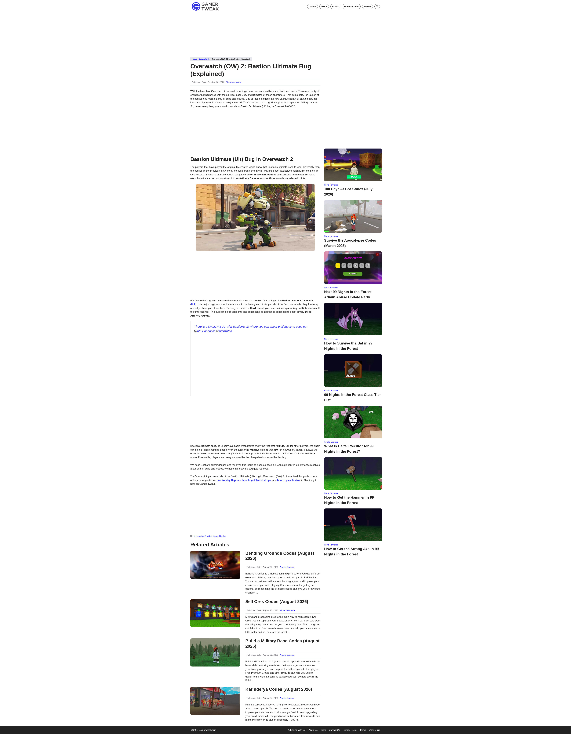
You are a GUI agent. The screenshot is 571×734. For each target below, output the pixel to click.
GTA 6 (324, 6)
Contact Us (334, 730)
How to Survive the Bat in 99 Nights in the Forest (348, 346)
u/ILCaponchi (206, 331)
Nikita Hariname (287, 610)
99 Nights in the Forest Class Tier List (352, 397)
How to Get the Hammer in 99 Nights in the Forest (349, 500)
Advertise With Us (297, 730)
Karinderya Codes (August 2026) (278, 689)
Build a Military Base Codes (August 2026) (282, 644)
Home (194, 59)
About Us (313, 730)
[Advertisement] (285, 33)
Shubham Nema (233, 82)
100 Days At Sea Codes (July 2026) (348, 191)
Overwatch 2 (204, 59)
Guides (312, 6)
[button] (377, 6)
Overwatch (225, 331)
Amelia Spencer (287, 567)
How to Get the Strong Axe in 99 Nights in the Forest (351, 551)
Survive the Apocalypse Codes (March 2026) (350, 243)
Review (367, 6)
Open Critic (374, 730)
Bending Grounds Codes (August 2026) (279, 556)
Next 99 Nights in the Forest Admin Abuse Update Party (347, 294)
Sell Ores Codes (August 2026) (276, 601)
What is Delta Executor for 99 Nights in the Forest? (349, 448)
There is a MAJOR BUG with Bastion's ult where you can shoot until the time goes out (250, 326)
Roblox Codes (351, 6)
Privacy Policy (350, 730)
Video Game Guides (216, 536)
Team (323, 730)
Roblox (335, 6)
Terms (363, 730)
